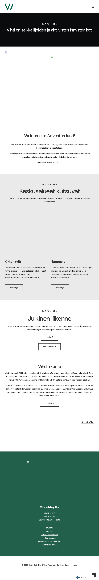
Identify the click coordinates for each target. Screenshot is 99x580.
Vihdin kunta (49, 516)
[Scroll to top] (94, 575)
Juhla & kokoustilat (49, 534)
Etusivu (49, 527)
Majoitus (49, 531)
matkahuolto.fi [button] (49, 346)
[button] (93, 6)
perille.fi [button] (49, 337)
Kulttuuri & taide (50, 544)
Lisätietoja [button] (49, 403)
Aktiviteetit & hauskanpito (49, 541)
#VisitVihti (87, 422)
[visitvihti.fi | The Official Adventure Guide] (9, 6)
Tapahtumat (50, 538)
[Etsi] (85, 7)
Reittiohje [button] (14, 287)
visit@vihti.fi (49, 513)
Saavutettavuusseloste (49, 519)
